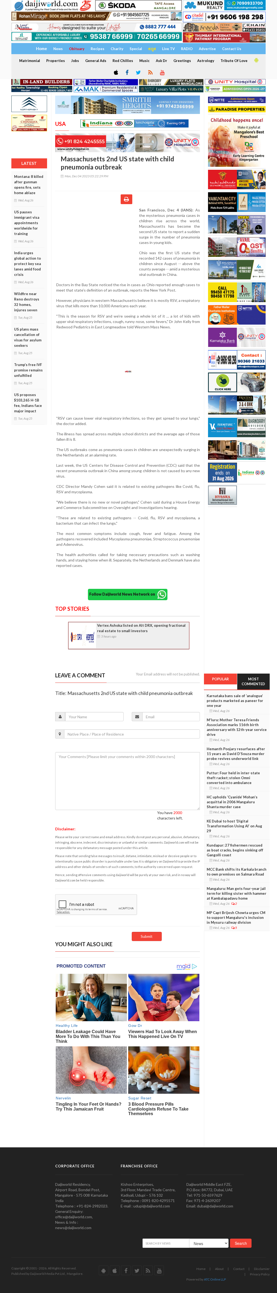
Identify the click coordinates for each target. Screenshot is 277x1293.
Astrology (205, 60)
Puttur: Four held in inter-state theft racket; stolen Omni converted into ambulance (233, 778)
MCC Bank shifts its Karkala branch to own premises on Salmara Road (236, 871)
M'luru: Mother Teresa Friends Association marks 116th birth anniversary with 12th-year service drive (237, 727)
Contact (239, 1269)
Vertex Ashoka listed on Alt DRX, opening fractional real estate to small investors (141, 628)
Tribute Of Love (234, 60)
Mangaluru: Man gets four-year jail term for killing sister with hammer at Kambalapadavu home (236, 893)
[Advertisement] (97, 242)
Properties (55, 60)
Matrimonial (29, 60)
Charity (117, 49)
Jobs (75, 60)
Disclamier (262, 1269)
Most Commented (253, 681)
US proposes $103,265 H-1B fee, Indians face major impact (28, 403)
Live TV (168, 49)
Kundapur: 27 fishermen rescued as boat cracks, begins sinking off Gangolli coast (235, 850)
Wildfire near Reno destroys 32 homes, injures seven (26, 302)
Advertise (207, 49)
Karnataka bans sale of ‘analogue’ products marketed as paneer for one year (235, 701)
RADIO (187, 49)
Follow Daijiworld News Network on (123, 594)
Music (144, 60)
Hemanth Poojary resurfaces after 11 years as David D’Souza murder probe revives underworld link (236, 754)
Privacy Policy (260, 1274)
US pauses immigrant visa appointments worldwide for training (26, 223)
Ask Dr (161, 60)
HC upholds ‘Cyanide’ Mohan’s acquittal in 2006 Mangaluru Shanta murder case (232, 802)
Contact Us (231, 49)
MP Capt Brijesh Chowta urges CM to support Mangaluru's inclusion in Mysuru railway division (236, 917)
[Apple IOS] (115, 73)
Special (136, 49)
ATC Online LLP (215, 1279)
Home (201, 1269)
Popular (220, 679)
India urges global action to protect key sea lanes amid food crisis (27, 264)
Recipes (97, 49)
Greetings (182, 60)
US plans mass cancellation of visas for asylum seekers (27, 337)
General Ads (95, 60)
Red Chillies (123, 60)
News (58, 49)
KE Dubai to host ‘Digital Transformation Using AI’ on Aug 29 (234, 826)
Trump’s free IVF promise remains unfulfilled (28, 370)
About (219, 1269)
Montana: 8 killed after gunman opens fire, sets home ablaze (28, 184)
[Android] (256, 60)
